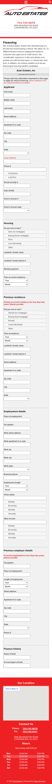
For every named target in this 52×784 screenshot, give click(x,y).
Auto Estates (17, 781)
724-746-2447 (30, 731)
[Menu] (26, 2)
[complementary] (44, 777)
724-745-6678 (26, 23)
